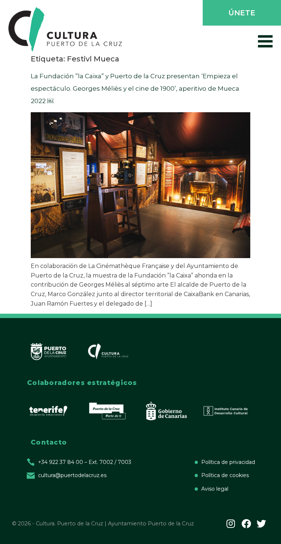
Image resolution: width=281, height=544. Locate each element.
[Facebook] (246, 523)
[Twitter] (261, 523)
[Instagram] (231, 523)
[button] (241, 13)
